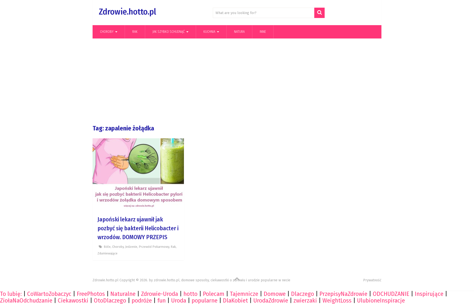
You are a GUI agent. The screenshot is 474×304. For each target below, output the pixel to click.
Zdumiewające (108, 253)
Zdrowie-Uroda (159, 293)
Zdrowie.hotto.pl (127, 11)
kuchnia (209, 32)
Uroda (178, 300)
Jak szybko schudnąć (169, 32)
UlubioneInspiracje (381, 300)
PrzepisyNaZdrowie (343, 293)
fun (161, 300)
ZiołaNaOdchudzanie (26, 300)
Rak (135, 32)
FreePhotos (91, 293)
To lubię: (11, 293)
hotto (190, 293)
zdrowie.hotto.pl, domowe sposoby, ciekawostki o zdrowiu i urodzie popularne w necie (222, 280)
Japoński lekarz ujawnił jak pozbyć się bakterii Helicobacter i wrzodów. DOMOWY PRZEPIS (138, 228)
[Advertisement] (237, 82)
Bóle (107, 247)
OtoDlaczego (110, 300)
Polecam (213, 293)
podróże (142, 300)
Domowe (275, 293)
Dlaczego (302, 293)
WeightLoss (337, 300)
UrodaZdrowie (270, 300)
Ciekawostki (73, 300)
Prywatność (372, 280)
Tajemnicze (244, 293)
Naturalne (123, 293)
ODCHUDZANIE (391, 293)
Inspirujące (429, 293)
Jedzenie (131, 247)
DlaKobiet (235, 300)
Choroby (107, 32)
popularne (204, 300)
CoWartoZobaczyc (49, 293)
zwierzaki (305, 300)
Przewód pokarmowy (154, 247)
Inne (263, 32)
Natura (239, 32)
